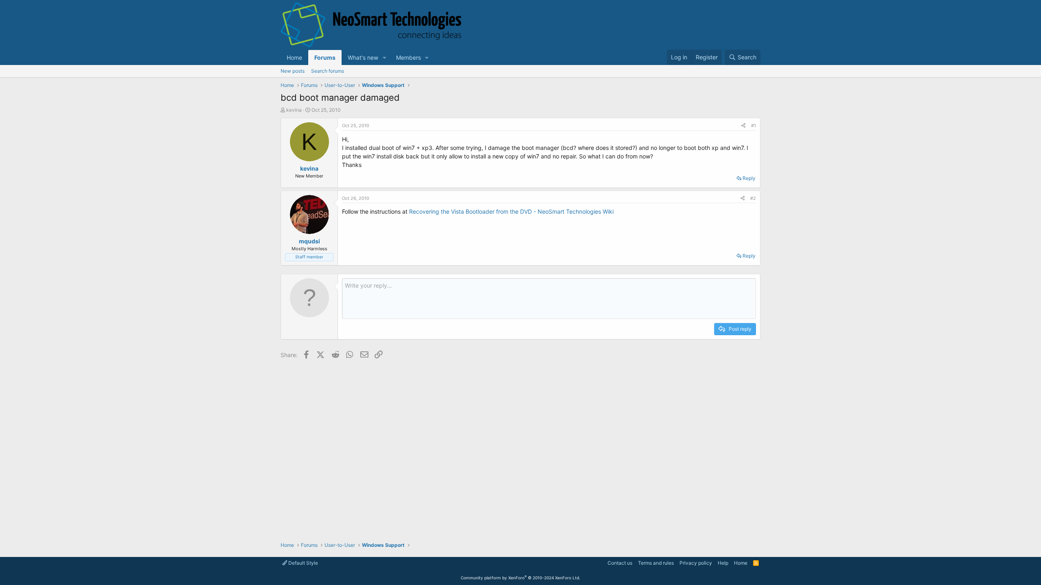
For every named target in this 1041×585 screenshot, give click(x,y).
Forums (324, 57)
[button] (384, 57)
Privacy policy (695, 563)
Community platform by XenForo (520, 577)
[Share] (743, 125)
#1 (753, 125)
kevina (294, 110)
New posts (293, 71)
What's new (363, 57)
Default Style (302, 563)
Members (408, 57)
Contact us (620, 563)
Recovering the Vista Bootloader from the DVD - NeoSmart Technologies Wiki (511, 211)
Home (294, 57)
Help (723, 563)
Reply (749, 178)
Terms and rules (656, 563)
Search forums (327, 71)
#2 (753, 198)
